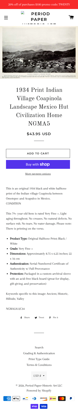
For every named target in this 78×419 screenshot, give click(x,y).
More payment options (38, 173)
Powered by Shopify (39, 390)
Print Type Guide (39, 359)
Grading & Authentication (39, 353)
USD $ (37, 376)
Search (39, 347)
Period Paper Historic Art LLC (43, 385)
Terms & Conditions (39, 365)
